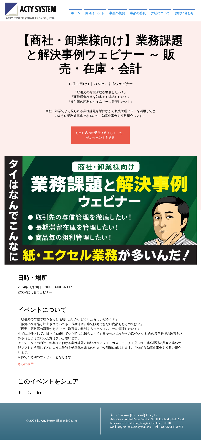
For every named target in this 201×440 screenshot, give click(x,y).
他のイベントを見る (100, 137)
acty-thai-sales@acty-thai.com (134, 427)
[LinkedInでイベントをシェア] (39, 392)
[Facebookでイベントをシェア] (20, 392)
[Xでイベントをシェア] (29, 392)
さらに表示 (26, 364)
